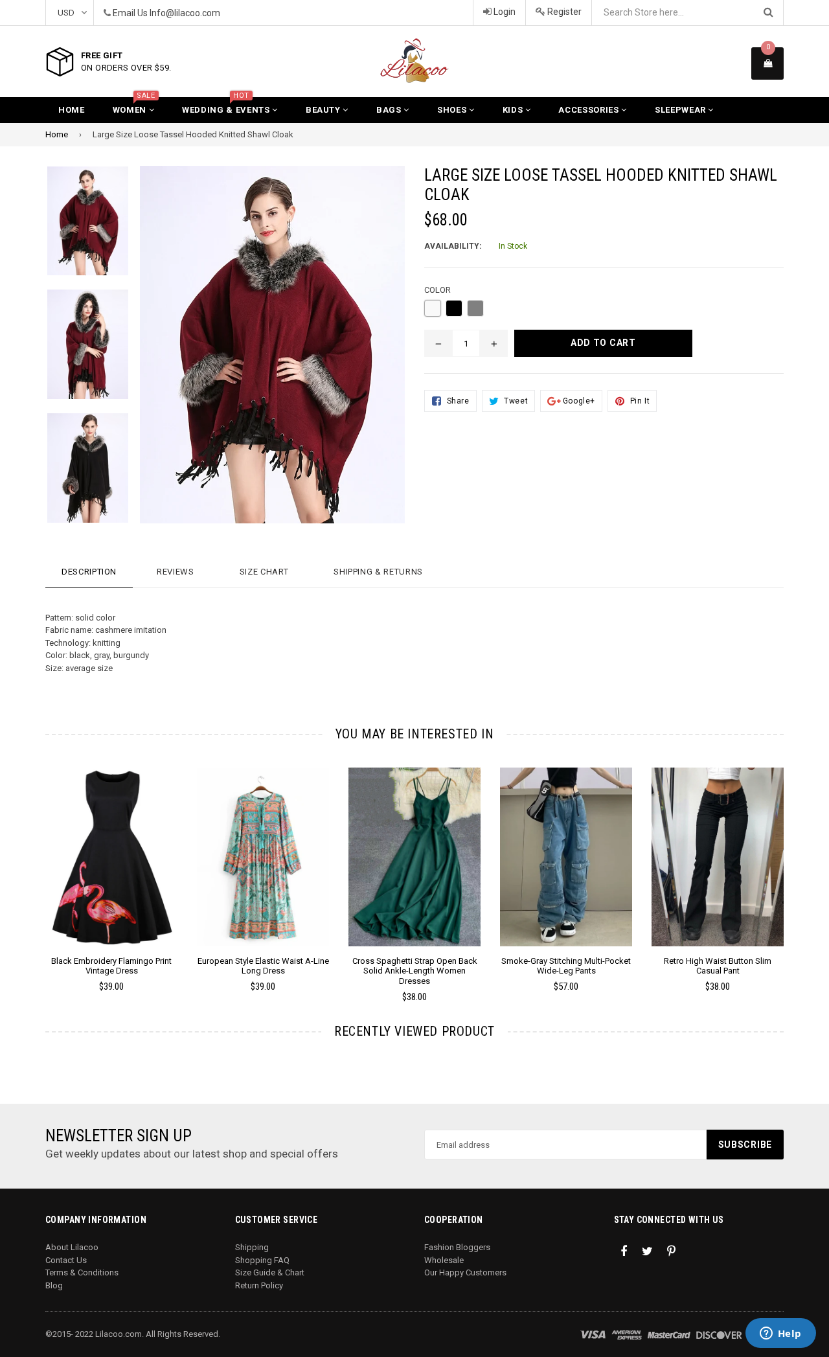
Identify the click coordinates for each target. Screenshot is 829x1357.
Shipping (252, 1247)
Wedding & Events (227, 106)
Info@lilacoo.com (185, 13)
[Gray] (475, 308)
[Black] (454, 308)
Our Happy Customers (465, 1272)
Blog (54, 1285)
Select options (111, 847)
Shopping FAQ (262, 1260)
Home (71, 110)
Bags (389, 110)
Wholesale (444, 1260)
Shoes (453, 110)
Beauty (324, 110)
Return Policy (259, 1285)
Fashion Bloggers (457, 1247)
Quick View (112, 869)
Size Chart (264, 571)
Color (437, 290)
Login (504, 11)
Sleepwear (682, 110)
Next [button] (801, 866)
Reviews (175, 571)
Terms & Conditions (82, 1272)
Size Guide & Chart (269, 1272)
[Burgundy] (432, 308)
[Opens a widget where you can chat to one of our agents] (780, 1334)
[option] (78, 228)
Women (134, 106)
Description (89, 571)
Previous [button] (27, 866)
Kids (514, 110)
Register (563, 11)
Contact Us (66, 1260)
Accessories (589, 110)
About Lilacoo (71, 1247)
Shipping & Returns (378, 571)
